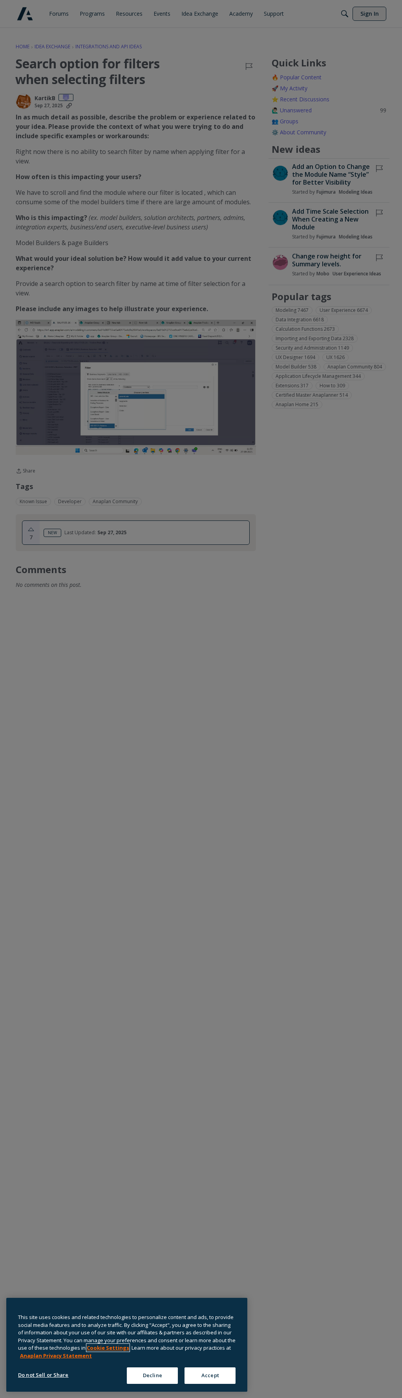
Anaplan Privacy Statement (56, 1355)
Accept (210, 1375)
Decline (152, 1375)
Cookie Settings (108, 1347)
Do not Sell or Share (43, 1374)
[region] (126, 1345)
